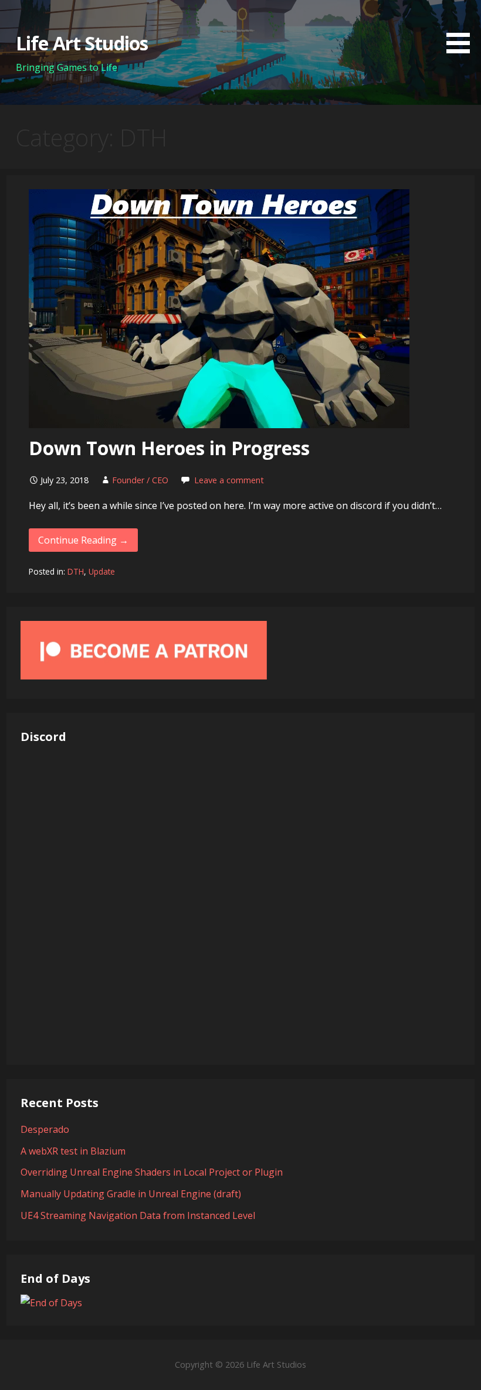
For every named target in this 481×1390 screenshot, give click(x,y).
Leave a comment (229, 480)
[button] (462, 28)
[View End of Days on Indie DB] (51, 1302)
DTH (75, 571)
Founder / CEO (140, 480)
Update (102, 571)
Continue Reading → (83, 540)
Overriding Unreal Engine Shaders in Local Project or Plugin (152, 1172)
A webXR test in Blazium (73, 1151)
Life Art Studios (82, 43)
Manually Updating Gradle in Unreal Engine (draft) (131, 1193)
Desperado (45, 1129)
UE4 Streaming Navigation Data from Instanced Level (138, 1215)
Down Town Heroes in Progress (169, 447)
